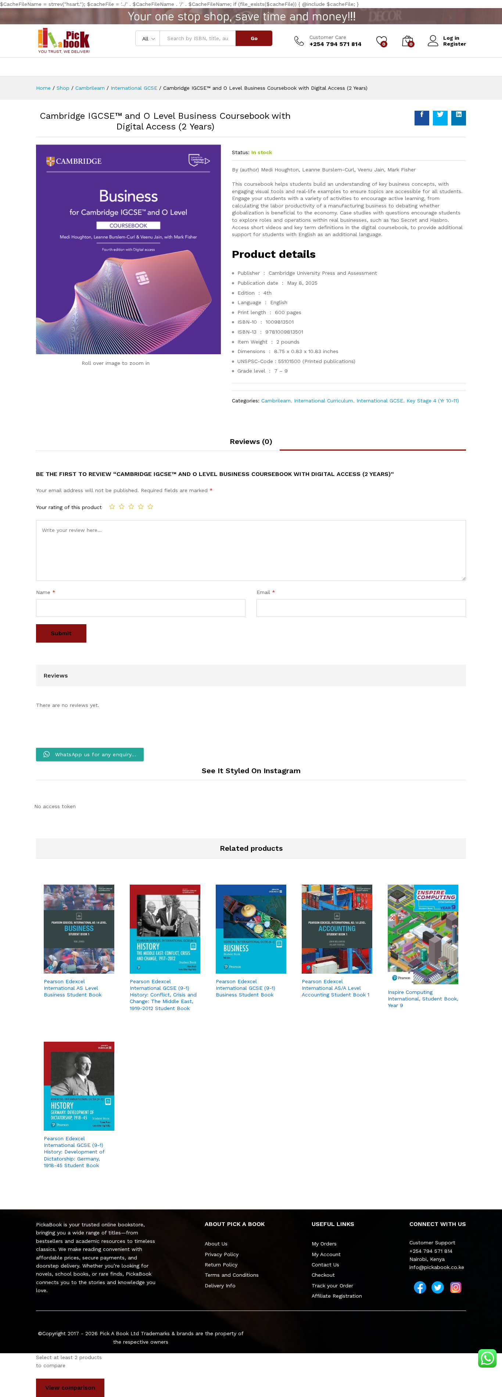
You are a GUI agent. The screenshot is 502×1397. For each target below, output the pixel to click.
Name (45, 592)
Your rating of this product (69, 507)
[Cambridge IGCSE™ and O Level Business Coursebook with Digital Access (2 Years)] (422, 118)
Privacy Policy (222, 1254)
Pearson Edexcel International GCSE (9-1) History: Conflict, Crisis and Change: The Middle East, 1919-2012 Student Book (163, 994)
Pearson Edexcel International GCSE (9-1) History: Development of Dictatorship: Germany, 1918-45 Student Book (74, 1151)
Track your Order (332, 1285)
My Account (326, 1254)
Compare (96, 969)
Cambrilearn (276, 401)
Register (454, 44)
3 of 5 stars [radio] (131, 506)
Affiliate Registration (337, 1296)
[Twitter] (437, 1287)
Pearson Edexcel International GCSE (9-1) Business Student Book (245, 988)
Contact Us (325, 1265)
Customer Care (327, 37)
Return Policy (221, 1265)
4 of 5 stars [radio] (141, 506)
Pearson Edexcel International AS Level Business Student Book (72, 988)
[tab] (251, 444)
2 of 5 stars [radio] (122, 506)
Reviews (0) (251, 441)
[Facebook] (420, 1287)
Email (266, 592)
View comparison (70, 1387)
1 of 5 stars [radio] (112, 506)
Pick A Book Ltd (120, 1333)
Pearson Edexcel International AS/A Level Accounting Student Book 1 (335, 988)
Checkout (323, 1275)
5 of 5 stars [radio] (150, 506)
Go (254, 38)
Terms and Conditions (232, 1275)
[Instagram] (455, 1287)
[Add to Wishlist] (79, 969)
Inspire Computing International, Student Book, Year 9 (423, 998)
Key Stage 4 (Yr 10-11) (432, 401)
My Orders (324, 1244)
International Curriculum (323, 401)
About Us (216, 1244)
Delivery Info (220, 1285)
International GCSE (379, 401)
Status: (241, 152)
